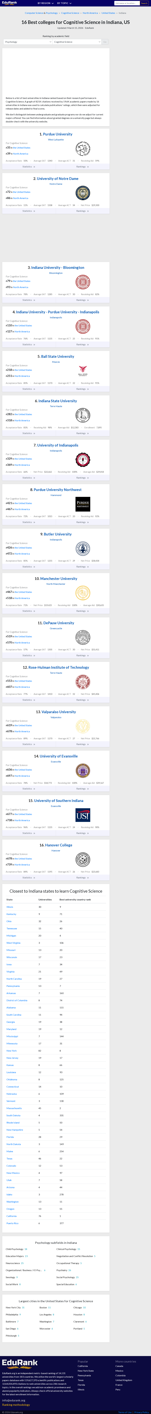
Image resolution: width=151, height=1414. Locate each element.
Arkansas (11, 993)
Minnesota (11, 1043)
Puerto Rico (12, 1223)
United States (108, 12)
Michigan (11, 935)
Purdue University (56, 134)
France (118, 1384)
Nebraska (11, 1093)
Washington (12, 1201)
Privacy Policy (141, 1412)
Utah (9, 1180)
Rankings (81, 166)
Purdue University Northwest (56, 489)
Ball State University (56, 356)
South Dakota (13, 1115)
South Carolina (13, 1014)
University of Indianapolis (56, 445)
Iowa (9, 964)
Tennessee (11, 928)
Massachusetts (14, 1108)
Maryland (11, 1029)
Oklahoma (11, 1079)
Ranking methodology (16, 1404)
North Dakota (13, 1144)
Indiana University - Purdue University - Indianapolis (56, 312)
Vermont (10, 1101)
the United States (21, 147)
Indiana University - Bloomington (56, 267)
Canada (119, 1366)
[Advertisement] (28, 73)
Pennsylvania (13, 985)
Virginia (10, 971)
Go (104, 41)
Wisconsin (11, 957)
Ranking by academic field (56, 36)
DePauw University (56, 623)
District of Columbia (16, 1000)
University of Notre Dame (55, 178)
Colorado (11, 1165)
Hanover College (56, 845)
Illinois (9, 906)
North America (90, 12)
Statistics (27, 166)
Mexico (119, 1370)
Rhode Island (12, 1122)
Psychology (52, 12)
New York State (86, 1370)
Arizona (10, 1187)
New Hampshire (14, 1129)
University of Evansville (56, 756)
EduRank (89, 27)
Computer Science (34, 12)
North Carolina (14, 978)
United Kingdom (123, 1380)
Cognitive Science (70, 12)
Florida (10, 1136)
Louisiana (11, 1072)
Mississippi (12, 1036)
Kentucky (11, 914)
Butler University (56, 534)
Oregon (10, 1208)
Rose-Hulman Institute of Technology (56, 667)
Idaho (9, 1194)
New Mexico (13, 1172)
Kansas (10, 1065)
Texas (9, 1158)
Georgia (10, 1021)
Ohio (9, 921)
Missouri (10, 950)
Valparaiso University (56, 712)
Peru (117, 1389)
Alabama (11, 1007)
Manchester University (56, 578)
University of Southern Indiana (55, 800)
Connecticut (12, 1086)
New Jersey (12, 1057)
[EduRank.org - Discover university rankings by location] (9, 2)
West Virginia (13, 942)
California (11, 1216)
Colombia (120, 1375)
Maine (9, 1151)
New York (11, 1050)
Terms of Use (125, 1412)
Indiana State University (56, 401)
